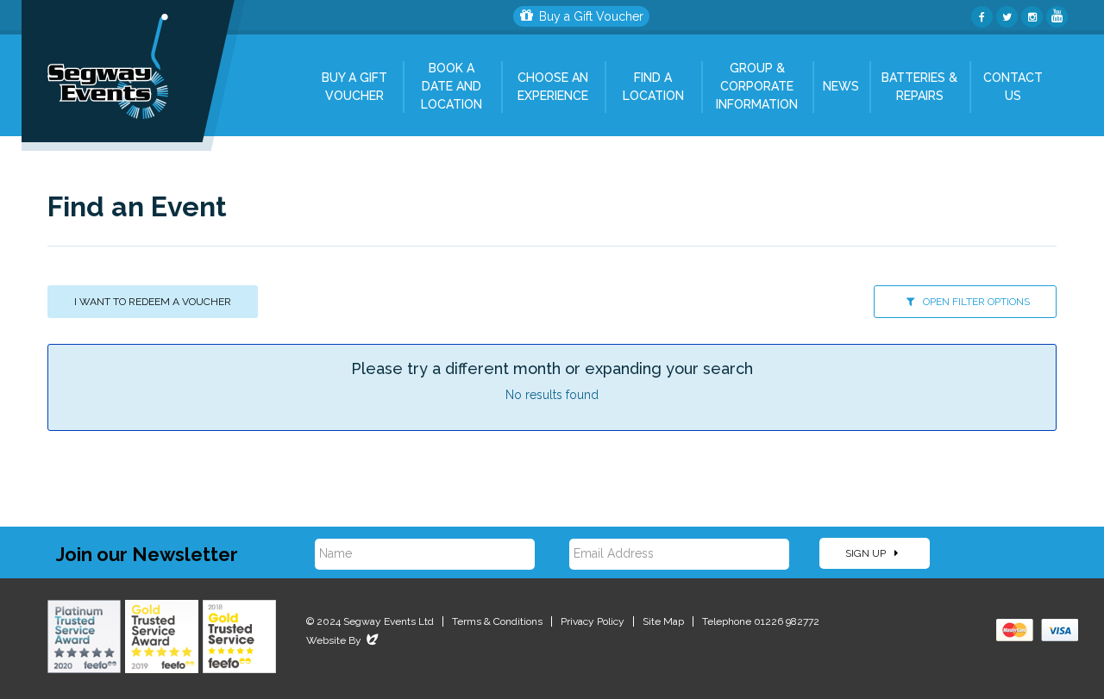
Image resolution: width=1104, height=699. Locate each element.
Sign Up (866, 553)
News (841, 86)
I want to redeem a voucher (152, 302)
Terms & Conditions (497, 621)
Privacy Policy (592, 621)
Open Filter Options (975, 302)
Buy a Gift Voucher (591, 16)
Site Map (663, 621)
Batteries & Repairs (919, 87)
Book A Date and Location (451, 86)
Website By (343, 640)
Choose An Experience (553, 87)
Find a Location (653, 87)
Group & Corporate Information (757, 86)
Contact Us (1013, 87)
